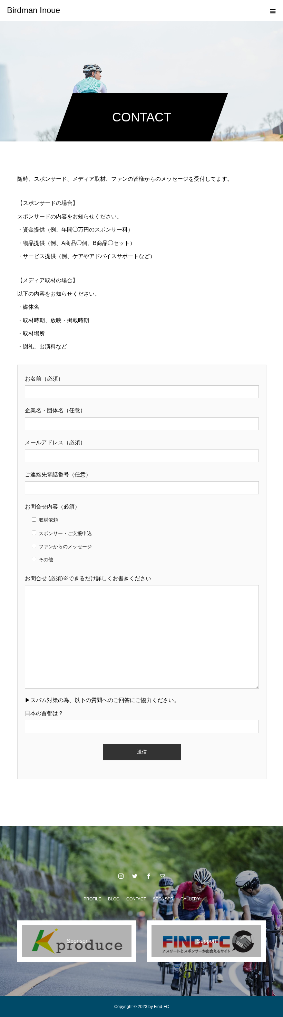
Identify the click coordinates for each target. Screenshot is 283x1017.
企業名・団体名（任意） (55, 410)
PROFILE (92, 899)
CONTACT (136, 899)
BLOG (113, 899)
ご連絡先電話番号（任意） (58, 474)
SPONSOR (163, 899)
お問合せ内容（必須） (52, 507)
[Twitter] (134, 875)
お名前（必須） (44, 379)
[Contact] (162, 875)
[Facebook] (148, 875)
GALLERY (190, 899)
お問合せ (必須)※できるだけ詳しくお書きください (88, 578)
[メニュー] (272, 10)
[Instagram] (120, 875)
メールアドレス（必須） (55, 442)
